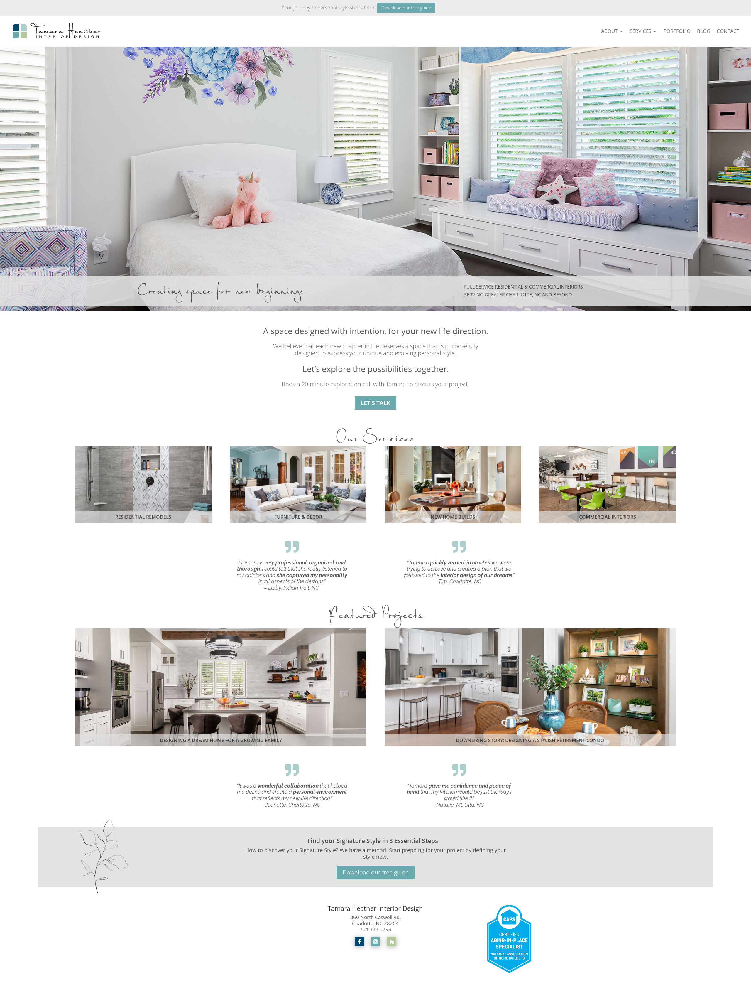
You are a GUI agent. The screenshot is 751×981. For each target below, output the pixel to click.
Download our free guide (406, 8)
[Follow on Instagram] (375, 941)
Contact (728, 31)
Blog (703, 31)
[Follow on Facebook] (359, 941)
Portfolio (677, 31)
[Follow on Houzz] (391, 941)
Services (640, 31)
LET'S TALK (375, 403)
